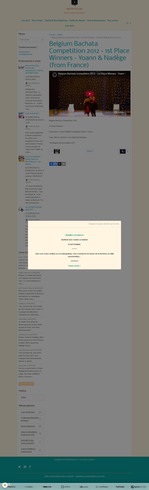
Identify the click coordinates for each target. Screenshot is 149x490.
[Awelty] (65, 486)
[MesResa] (47, 486)
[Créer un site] (10, 486)
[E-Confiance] (102, 486)
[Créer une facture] (83, 486)
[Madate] (29, 486)
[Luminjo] (120, 486)
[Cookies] (5, 485)
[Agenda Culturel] (138, 486)
